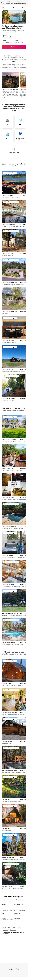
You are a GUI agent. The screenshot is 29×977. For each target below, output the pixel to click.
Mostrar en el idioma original (19, 3)
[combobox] (14, 37)
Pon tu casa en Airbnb (19, 8)
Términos (17, 969)
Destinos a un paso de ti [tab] (7, 899)
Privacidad (11, 969)
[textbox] (8, 42)
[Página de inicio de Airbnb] (3, 8)
